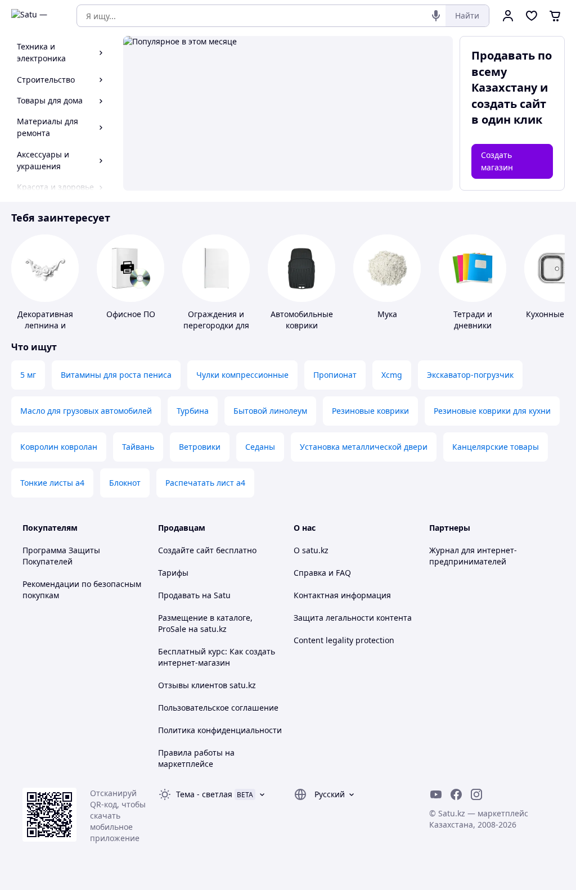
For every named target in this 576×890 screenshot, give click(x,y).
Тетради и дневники (472, 320)
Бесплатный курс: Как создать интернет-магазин (216, 657)
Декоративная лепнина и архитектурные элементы (45, 331)
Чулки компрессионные (242, 374)
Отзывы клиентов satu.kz (207, 685)
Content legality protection (344, 640)
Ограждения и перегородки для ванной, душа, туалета (216, 331)
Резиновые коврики (370, 410)
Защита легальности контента (353, 617)
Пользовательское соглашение (218, 707)
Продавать (179, 595)
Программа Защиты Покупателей (61, 556)
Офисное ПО (130, 314)
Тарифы (173, 572)
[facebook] (456, 794)
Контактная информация (342, 595)
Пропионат (335, 374)
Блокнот (125, 482)
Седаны (260, 446)
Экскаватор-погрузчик (470, 374)
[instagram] (476, 794)
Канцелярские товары (495, 446)
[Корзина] (555, 15)
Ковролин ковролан (58, 446)
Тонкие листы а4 (52, 482)
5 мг (28, 374)
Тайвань (138, 446)
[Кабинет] (508, 15)
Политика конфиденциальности (220, 730)
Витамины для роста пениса (116, 374)
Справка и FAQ (322, 572)
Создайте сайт (186, 550)
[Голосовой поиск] (436, 15)
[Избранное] (531, 15)
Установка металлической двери (364, 446)
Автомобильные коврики (302, 320)
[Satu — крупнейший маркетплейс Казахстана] (36, 15)
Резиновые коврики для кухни (492, 410)
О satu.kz (311, 550)
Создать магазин (497, 161)
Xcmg (391, 374)
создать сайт (508, 103)
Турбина (193, 410)
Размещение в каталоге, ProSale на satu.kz (205, 623)
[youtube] (436, 794)
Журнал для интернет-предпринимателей (473, 556)
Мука (387, 314)
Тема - (204, 794)
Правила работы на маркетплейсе (196, 758)
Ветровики (199, 446)
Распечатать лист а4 (205, 482)
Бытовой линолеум (270, 410)
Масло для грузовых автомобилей (86, 410)
